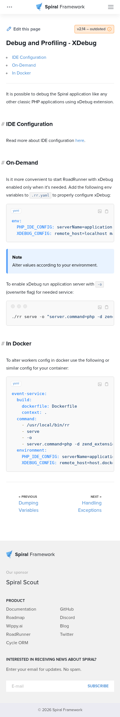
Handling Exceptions (90, 507)
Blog (64, 626)
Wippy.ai (14, 626)
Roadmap (15, 617)
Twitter (66, 634)
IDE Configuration (29, 57)
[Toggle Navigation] (110, 7)
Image (99, 211)
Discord (67, 617)
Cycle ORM (17, 643)
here (79, 140)
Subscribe (98, 686)
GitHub (67, 609)
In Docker (21, 73)
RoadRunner (18, 634)
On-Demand (24, 65)
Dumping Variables (29, 507)
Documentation (21, 609)
